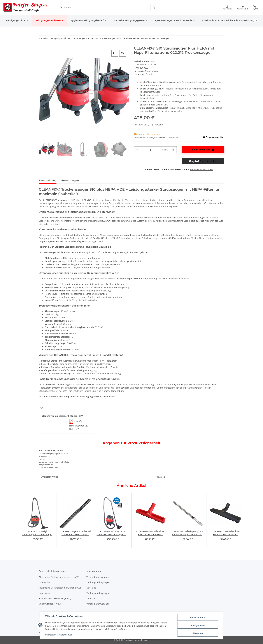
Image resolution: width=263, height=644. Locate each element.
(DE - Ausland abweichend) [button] (167, 137)
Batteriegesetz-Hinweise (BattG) (55, 598)
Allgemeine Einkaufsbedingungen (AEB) (59, 577)
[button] (227, 7)
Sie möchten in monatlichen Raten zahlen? (179, 169)
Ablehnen (198, 633)
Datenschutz (45, 582)
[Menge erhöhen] (173, 149)
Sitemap (90, 598)
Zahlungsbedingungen (98, 582)
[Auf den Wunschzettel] (122, 53)
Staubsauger (151, 71)
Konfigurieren (198, 625)
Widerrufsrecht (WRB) (50, 603)
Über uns (91, 587)
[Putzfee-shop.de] (25, 7)
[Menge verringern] (137, 149)
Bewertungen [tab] (70, 180)
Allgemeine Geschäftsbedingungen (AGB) (60, 587)
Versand (159, 124)
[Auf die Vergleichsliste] (114, 53)
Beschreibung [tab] (47, 180)
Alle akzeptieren (197, 617)
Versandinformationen (97, 577)
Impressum (44, 593)
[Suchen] (153, 7)
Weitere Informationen (201, 169)
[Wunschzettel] (242, 7)
